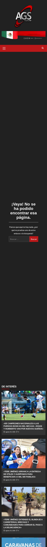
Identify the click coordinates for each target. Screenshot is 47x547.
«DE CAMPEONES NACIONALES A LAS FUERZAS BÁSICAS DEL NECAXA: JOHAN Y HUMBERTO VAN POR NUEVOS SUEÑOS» (23, 426)
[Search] (42, 48)
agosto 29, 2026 (10, 432)
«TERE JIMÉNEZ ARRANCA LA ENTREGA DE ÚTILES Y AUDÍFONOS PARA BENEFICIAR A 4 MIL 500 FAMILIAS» (22, 474)
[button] (4, 48)
